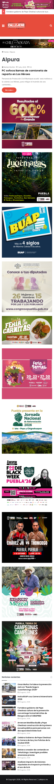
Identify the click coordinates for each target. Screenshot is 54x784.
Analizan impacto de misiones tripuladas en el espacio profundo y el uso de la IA (34, 765)
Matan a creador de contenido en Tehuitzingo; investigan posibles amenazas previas (33, 752)
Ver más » (9, 90)
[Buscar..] (51, 26)
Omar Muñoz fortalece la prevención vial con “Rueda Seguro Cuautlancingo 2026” (34, 687)
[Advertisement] (37, 23)
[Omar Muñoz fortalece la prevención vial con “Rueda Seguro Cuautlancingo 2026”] (9, 688)
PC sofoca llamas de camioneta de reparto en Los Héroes (24, 72)
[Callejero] (16, 25)
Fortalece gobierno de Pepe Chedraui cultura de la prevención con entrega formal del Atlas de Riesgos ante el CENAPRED (33, 712)
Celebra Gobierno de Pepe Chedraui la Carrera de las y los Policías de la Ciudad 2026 (34, 740)
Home (6, 52)
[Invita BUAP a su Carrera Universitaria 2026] (9, 700)
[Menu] (3, 26)
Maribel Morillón (9, 67)
